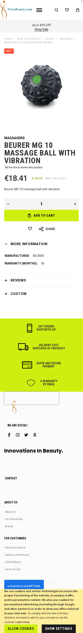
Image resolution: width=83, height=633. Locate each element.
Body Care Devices (28, 38)
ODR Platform (13, 562)
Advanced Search (15, 547)
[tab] (41, 244)
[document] (41, 611)
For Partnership (14, 519)
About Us (10, 511)
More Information (29, 244)
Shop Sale (41, 29)
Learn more (22, 622)
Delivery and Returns (17, 554)
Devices (49, 38)
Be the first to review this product (23, 167)
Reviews (18, 280)
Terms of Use (13, 569)
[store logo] (16, 10)
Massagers (66, 38)
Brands (9, 526)
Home (7, 38)
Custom (19, 294)
